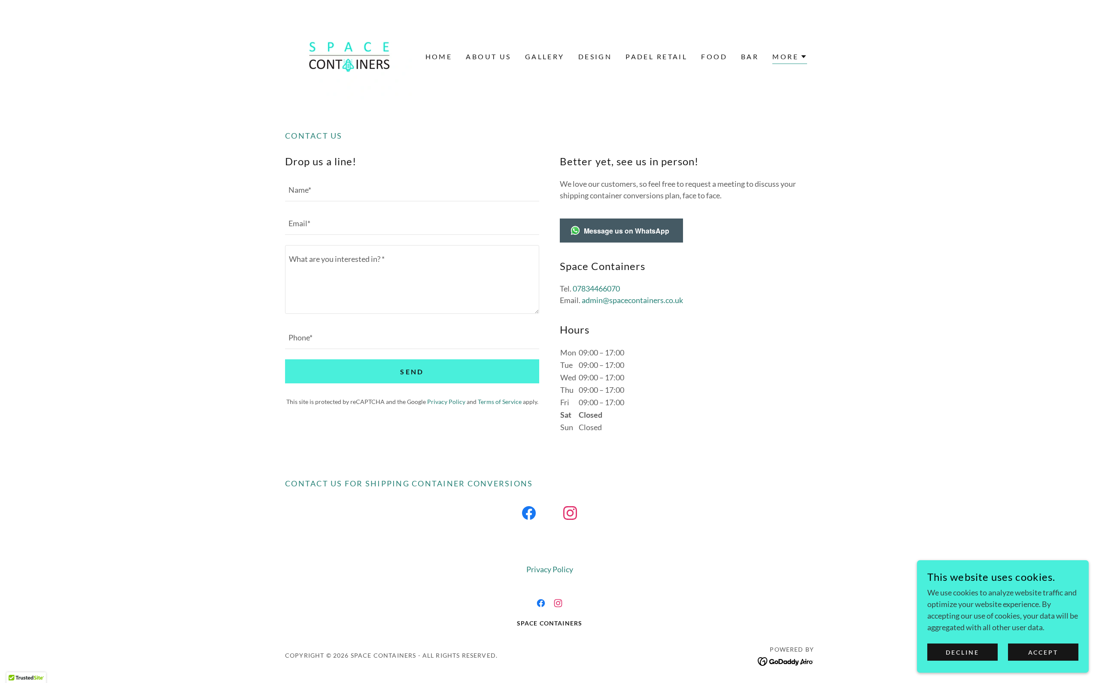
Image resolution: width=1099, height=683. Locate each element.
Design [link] (595, 56)
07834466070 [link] (596, 288)
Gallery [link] (545, 56)
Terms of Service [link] (500, 401)
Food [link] (714, 56)
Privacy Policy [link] (446, 401)
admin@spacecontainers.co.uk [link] (632, 300)
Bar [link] (750, 56)
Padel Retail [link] (656, 56)
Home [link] (438, 56)
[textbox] (412, 189)
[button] (789, 58)
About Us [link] (488, 56)
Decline (962, 652)
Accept (1043, 652)
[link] (349, 56)
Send (412, 371)
